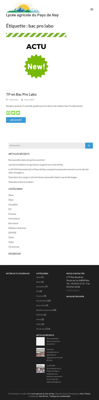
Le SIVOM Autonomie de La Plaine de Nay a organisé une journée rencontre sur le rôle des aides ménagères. (54, 373)
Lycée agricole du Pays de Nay (32, 15)
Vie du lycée (13, 247)
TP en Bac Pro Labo (21, 94)
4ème (11, 200)
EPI (9, 209)
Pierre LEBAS (29, 100)
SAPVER (12, 232)
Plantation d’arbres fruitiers (21, 182)
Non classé (13, 223)
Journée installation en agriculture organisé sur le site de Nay (35, 164)
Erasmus (12, 214)
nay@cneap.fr (73, 290)
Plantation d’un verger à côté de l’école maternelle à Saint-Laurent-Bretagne (42, 177)
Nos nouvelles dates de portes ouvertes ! (26, 160)
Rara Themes (85, 394)
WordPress (43, 396)
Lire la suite (16, 120)
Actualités (13, 204)
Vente (11, 237)
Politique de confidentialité (60, 396)
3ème (11, 195)
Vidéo (11, 242)
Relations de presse (17, 228)
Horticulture (14, 218)
